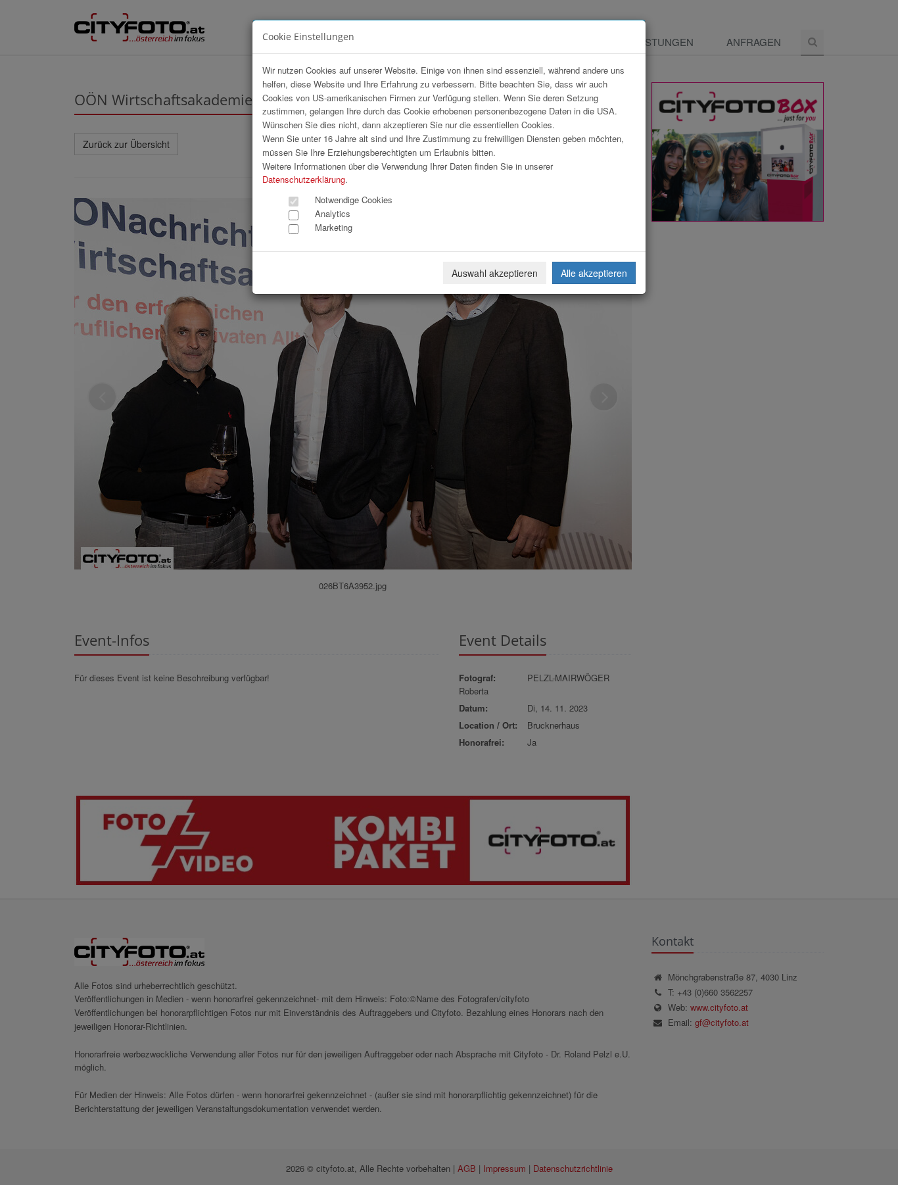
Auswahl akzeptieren (495, 272)
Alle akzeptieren (594, 272)
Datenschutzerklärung (303, 179)
